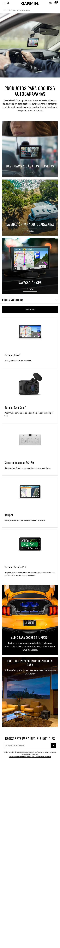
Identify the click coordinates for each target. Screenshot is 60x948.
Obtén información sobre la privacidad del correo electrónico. (30, 757)
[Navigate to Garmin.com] (30, 3)
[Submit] (53, 745)
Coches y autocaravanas (19, 10)
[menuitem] (8, 3)
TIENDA (30, 173)
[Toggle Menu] (1, 3)
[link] (30, 45)
